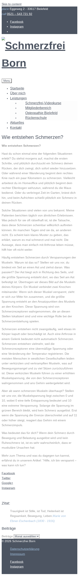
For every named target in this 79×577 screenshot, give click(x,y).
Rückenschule (36, 118)
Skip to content (11, 4)
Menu (6, 80)
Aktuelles (17, 122)
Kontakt (15, 127)
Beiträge (7, 536)
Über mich (17, 93)
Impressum (17, 554)
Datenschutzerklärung (24, 549)
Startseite (17, 88)
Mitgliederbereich (38, 108)
